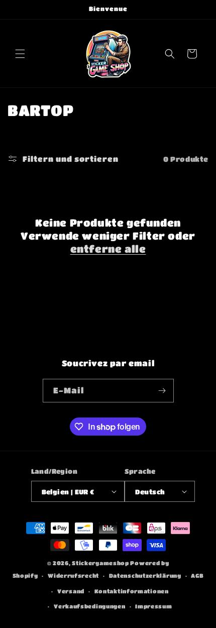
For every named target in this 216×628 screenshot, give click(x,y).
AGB (197, 575)
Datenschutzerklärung (145, 575)
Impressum (153, 606)
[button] (20, 54)
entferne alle (108, 249)
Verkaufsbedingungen (89, 606)
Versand (70, 591)
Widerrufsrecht (73, 575)
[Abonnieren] (162, 390)
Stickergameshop (100, 563)
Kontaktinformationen (131, 591)
